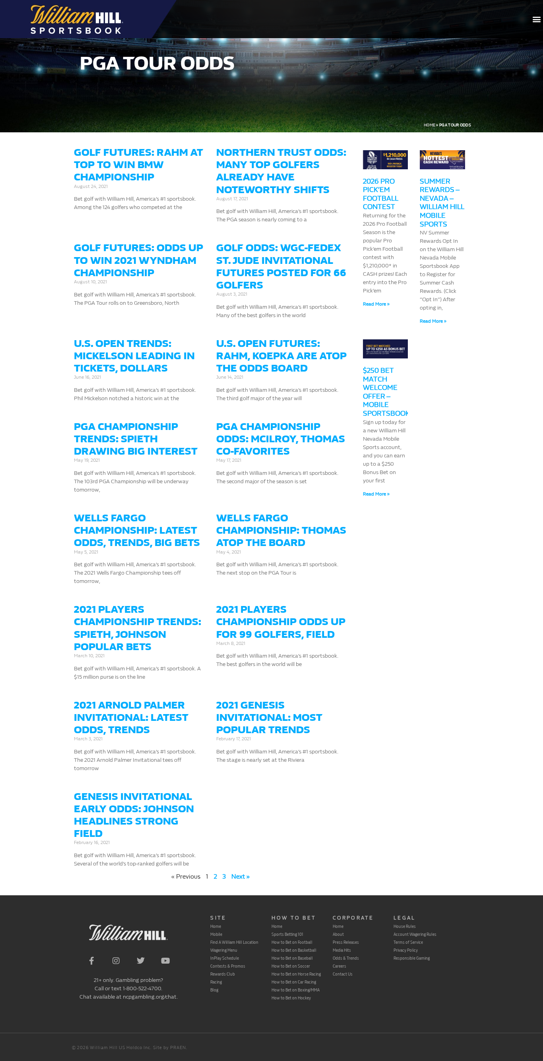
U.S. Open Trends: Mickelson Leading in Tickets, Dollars (134, 355)
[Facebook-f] (91, 961)
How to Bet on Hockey (291, 998)
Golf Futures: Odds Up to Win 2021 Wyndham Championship (138, 260)
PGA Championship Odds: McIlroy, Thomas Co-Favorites (280, 438)
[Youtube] (165, 961)
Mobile (216, 934)
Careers (339, 966)
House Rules (405, 926)
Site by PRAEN (169, 1047)
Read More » (376, 304)
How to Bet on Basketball (294, 950)
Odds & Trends (346, 958)
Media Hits (342, 950)
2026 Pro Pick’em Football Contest (380, 194)
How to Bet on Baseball (292, 958)
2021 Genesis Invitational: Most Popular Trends (269, 717)
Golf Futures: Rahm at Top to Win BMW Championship (138, 164)
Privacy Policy (406, 950)
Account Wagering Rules (415, 934)
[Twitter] (141, 961)
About (338, 934)
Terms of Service (408, 942)
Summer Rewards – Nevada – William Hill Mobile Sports (442, 202)
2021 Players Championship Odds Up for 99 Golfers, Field (280, 621)
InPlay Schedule (224, 958)
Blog (214, 990)
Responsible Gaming (412, 958)
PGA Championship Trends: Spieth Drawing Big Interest (136, 438)
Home (429, 125)
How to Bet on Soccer (291, 966)
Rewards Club (222, 974)
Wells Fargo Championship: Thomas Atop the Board (281, 530)
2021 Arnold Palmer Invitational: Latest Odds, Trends (131, 717)
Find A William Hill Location (234, 942)
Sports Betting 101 (287, 934)
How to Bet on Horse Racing (296, 974)
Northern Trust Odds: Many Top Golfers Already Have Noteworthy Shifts (281, 171)
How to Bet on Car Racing (294, 982)
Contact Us (343, 974)
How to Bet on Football (292, 942)
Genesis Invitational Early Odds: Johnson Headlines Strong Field (134, 815)
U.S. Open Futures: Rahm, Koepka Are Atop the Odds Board (281, 355)
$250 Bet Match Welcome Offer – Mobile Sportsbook (386, 392)
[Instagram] (116, 961)
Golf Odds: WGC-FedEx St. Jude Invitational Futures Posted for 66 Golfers (281, 266)
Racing (216, 982)
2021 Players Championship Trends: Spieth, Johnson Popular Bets (137, 628)
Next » (240, 876)
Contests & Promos (227, 966)
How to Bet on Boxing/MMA (296, 990)
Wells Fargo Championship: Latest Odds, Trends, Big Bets (137, 530)
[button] (536, 19)
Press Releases (346, 942)
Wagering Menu (223, 950)
